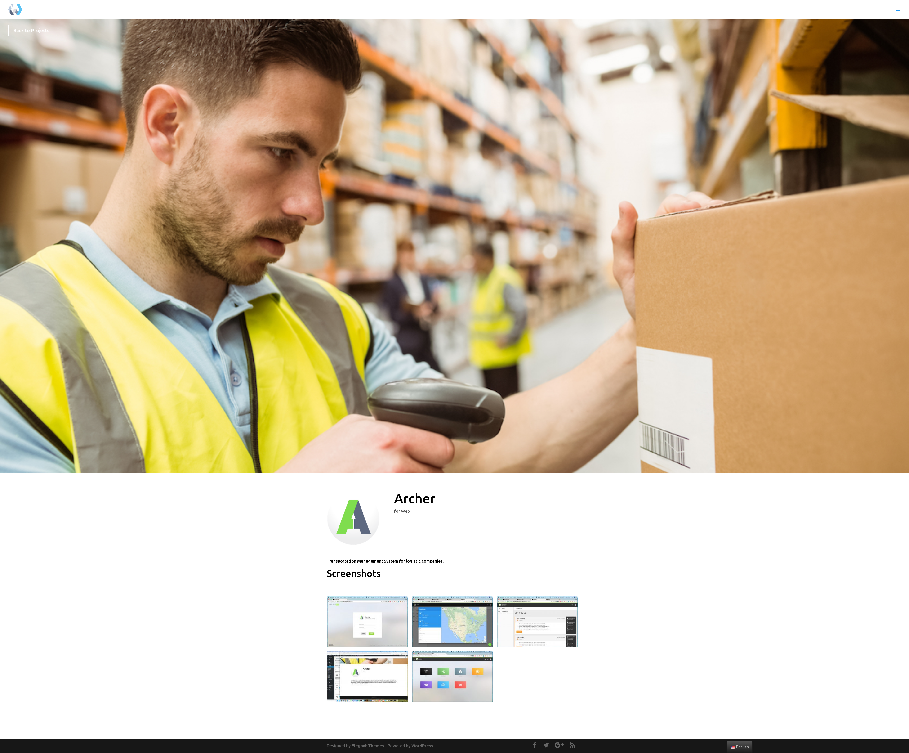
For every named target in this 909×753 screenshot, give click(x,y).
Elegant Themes (368, 745)
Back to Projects (31, 30)
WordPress (422, 745)
